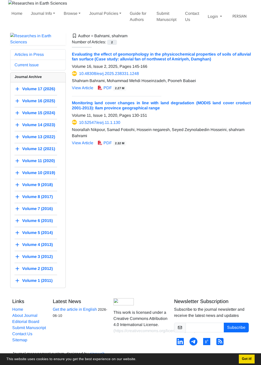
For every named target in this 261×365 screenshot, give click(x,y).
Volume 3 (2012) (37, 256)
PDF (113, 88)
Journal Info (41, 13)
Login (213, 16)
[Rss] (220, 343)
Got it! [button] (247, 359)
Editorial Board (25, 321)
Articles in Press (29, 54)
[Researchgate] (207, 343)
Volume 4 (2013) (37, 244)
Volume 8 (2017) (37, 196)
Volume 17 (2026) (38, 89)
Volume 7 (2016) (37, 208)
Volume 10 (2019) (38, 173)
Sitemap (19, 340)
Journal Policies (103, 13)
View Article (82, 88)
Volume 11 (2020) (38, 161)
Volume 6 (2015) (37, 220)
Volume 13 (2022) (38, 137)
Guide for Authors (138, 16)
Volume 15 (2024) (38, 113)
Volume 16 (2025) (38, 101)
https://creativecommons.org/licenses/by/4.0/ (154, 331)
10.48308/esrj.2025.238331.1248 (109, 73)
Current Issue (27, 65)
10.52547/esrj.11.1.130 (99, 122)
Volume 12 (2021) (38, 149)
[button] (138, 359)
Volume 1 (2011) (37, 280)
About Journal (24, 315)
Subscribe (236, 327)
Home (16, 13)
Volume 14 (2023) (38, 125)
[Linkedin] (180, 343)
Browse (70, 13)
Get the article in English (75, 309)
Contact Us (192, 16)
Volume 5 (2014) (37, 232)
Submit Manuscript (166, 16)
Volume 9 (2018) (37, 184)
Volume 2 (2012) (37, 268)
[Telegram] (193, 343)
